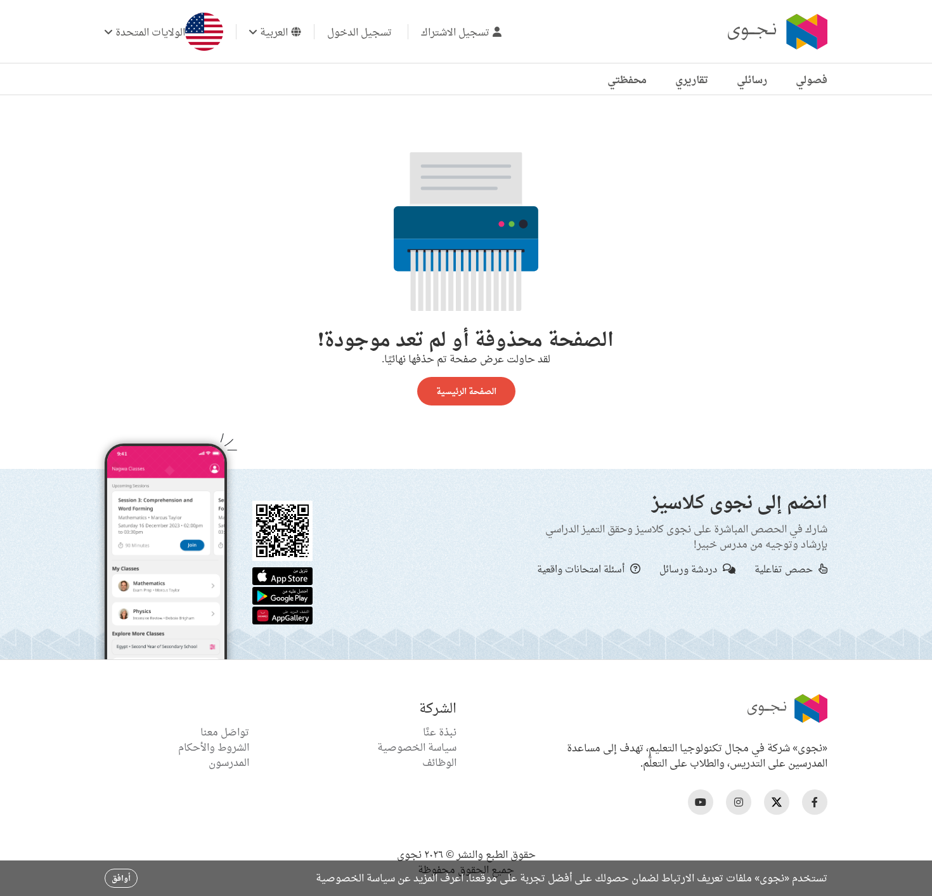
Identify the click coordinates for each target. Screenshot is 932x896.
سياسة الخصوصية (416, 747)
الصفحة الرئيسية (466, 391)
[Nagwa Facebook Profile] (814, 802)
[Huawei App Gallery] (282, 614)
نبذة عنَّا (439, 732)
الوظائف (439, 762)
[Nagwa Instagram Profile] (738, 802)
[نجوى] (776, 31)
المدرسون (229, 762)
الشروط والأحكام (213, 747)
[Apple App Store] (282, 575)
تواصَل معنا (224, 732)
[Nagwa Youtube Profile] (700, 802)
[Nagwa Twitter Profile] (776, 802)
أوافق (121, 878)
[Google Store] (282, 595)
